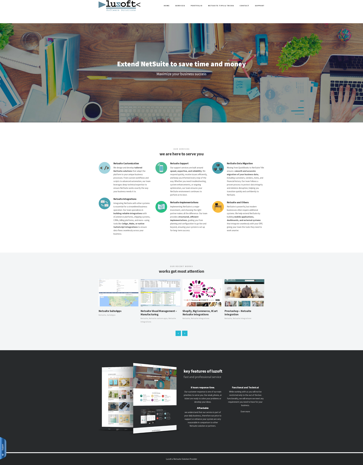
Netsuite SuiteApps (110, 311)
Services (180, 6)
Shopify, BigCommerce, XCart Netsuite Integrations (200, 312)
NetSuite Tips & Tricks (221, 6)
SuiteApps (111, 315)
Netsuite (102, 315)
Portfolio (196, 6)
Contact (244, 6)
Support (259, 6)
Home (167, 6)
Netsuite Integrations (200, 318)
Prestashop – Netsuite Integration (237, 312)
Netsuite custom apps (158, 318)
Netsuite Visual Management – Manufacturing (159, 312)
